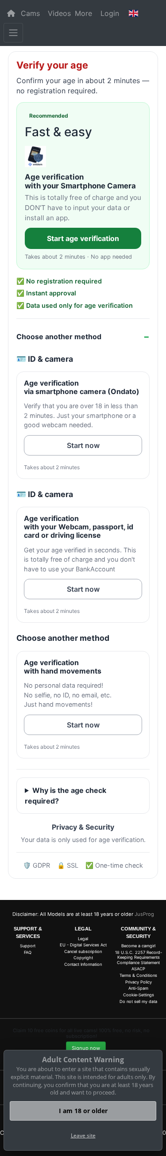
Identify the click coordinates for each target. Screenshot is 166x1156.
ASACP (138, 968)
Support (27, 945)
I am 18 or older (83, 1110)
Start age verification (83, 238)
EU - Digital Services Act (83, 944)
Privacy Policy (138, 982)
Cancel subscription (83, 951)
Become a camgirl (138, 945)
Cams (30, 13)
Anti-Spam (138, 988)
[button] (133, 13)
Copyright (83, 957)
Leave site (83, 1135)
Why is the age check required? (65, 795)
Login (109, 13)
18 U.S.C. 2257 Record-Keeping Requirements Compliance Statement (138, 957)
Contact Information (83, 964)
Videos (59, 13)
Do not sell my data (138, 1001)
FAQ (27, 952)
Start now (83, 445)
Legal (83, 938)
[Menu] (13, 32)
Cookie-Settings (138, 994)
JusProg (144, 914)
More (83, 13)
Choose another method (58, 336)
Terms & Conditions (138, 975)
